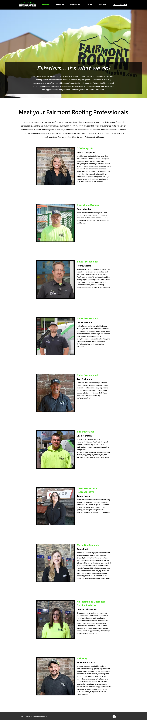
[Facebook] (114, 716)
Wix (46, 716)
